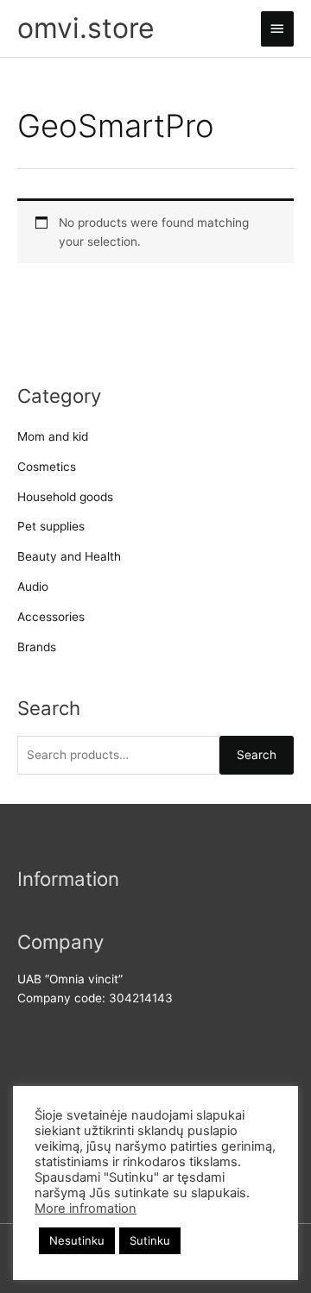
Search (256, 755)
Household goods (65, 497)
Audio (32, 586)
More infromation (85, 1208)
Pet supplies (51, 526)
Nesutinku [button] (77, 1240)
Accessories (51, 617)
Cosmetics (46, 467)
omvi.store (86, 28)
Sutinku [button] (150, 1240)
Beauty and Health (69, 556)
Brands (36, 647)
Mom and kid (52, 436)
